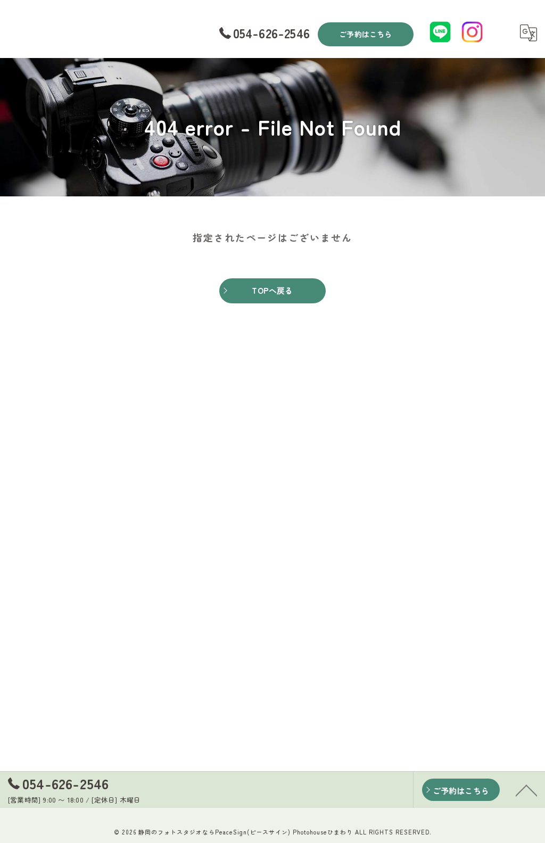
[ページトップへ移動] (526, 789)
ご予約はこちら (365, 34)
